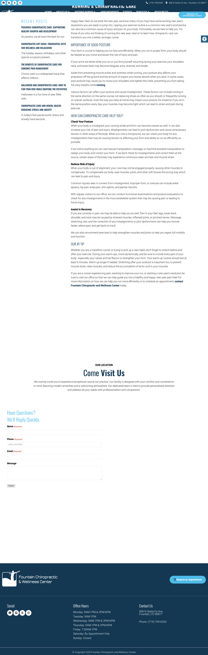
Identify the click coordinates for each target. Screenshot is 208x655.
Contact (106, 18)
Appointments (109, 11)
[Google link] (9, 3)
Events (127, 11)
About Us (61, 11)
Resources (161, 11)
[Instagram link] (20, 3)
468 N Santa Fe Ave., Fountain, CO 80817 (188, 3)
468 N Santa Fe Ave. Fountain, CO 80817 (151, 613)
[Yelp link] (14, 3)
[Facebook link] (3, 3)
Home (48, 11)
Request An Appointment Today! (192, 15)
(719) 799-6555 (156, 3)
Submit (11, 486)
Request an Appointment (189, 579)
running (101, 85)
